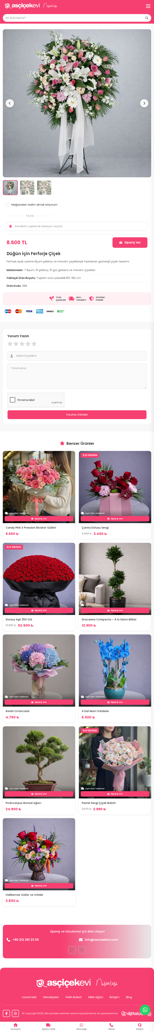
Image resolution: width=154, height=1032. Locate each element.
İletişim (114, 997)
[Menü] (148, 6)
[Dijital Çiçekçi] (136, 1013)
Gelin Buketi (74, 997)
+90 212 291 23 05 (26, 940)
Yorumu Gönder (77, 414)
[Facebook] (6, 1013)
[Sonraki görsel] (144, 103)
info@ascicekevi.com (101, 940)
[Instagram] (15, 1013)
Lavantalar (29, 997)
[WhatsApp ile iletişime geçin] (145, 1010)
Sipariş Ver (132, 242)
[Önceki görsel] (10, 103)
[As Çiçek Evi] (31, 6)
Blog (129, 997)
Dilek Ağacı (95, 997)
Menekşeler (51, 997)
